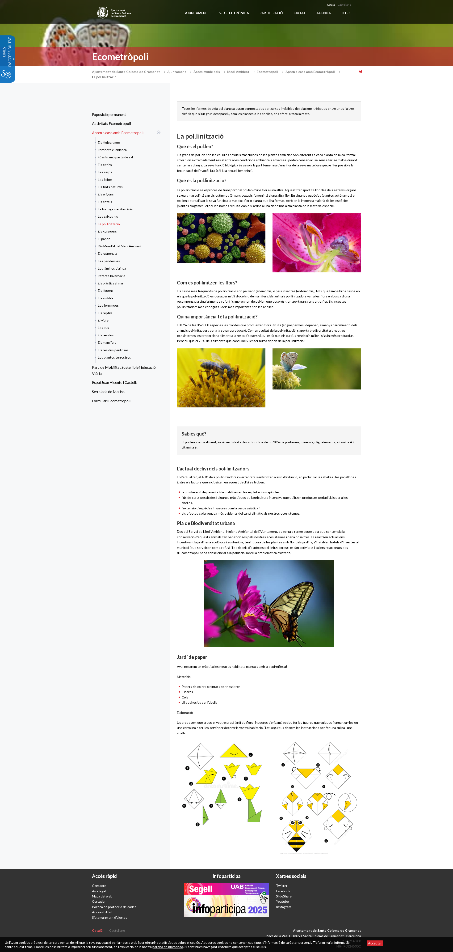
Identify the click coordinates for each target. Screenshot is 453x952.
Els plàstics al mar (110, 283)
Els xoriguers (107, 231)
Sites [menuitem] (345, 13)
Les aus (103, 328)
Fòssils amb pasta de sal (115, 157)
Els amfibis (105, 298)
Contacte (99, 886)
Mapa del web (102, 896)
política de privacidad (167, 947)
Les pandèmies (109, 261)
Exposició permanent (109, 114)
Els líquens (105, 290)
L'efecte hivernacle (111, 276)
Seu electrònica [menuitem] (234, 13)
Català (331, 4)
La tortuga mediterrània (115, 209)
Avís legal (99, 891)
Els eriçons (106, 194)
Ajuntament (177, 72)
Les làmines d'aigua (112, 268)
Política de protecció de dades (114, 907)
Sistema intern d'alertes (109, 917)
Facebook (283, 891)
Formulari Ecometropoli (111, 400)
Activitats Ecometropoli (111, 123)
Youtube (282, 901)
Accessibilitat (102, 912)
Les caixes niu (108, 216)
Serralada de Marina (108, 391)
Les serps (105, 172)
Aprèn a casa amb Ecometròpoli (310, 72)
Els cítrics (105, 165)
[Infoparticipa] (226, 900)
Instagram (283, 907)
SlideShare (284, 896)
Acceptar (375, 943)
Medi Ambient (238, 72)
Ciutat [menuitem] (300, 13)
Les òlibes (105, 180)
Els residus (106, 335)
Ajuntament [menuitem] (196, 13)
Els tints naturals (110, 187)
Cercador (99, 901)
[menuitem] (125, 114)
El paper (104, 239)
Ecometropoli (268, 72)
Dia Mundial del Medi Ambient (120, 246)
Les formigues (108, 305)
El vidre (103, 320)
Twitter (281, 886)
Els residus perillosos (113, 350)
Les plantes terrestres (114, 357)
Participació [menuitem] (271, 13)
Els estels (105, 202)
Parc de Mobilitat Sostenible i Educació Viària (124, 370)
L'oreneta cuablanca (112, 150)
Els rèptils (105, 313)
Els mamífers (107, 342)
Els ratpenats (107, 253)
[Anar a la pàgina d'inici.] (114, 12)
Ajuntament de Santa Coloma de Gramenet (126, 72)
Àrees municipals (207, 72)
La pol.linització (109, 224)
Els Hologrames (109, 142)
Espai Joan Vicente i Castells (115, 382)
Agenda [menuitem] (323, 13)
